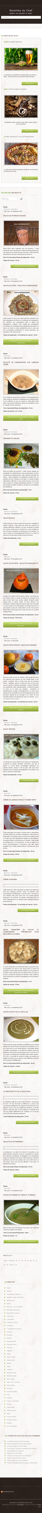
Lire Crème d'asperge (28, 910)
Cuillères (9, 1332)
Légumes (9, 1369)
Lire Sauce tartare (29, 780)
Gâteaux (9, 1351)
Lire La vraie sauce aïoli (27, 1122)
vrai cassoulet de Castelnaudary (19, 137)
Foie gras (9, 1347)
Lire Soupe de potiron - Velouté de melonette (21, 624)
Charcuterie (10, 1319)
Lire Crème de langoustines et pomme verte (21, 860)
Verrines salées (11, 1416)
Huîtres (9, 1363)
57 (19, 1260)
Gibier (9, 1354)
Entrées (9, 1338)
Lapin (8, 1366)
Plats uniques (11, 1385)
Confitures (10, 1325)
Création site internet (30, 1504)
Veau (8, 1413)
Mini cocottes (11, 1379)
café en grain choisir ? (15, 89)
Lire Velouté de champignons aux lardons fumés (21, 418)
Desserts (9, 1335)
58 (22, 1260)
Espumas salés (11, 1341)
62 (33, 1260)
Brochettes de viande (13, 1313)
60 (28, 1260)
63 (36, 1260)
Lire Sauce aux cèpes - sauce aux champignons (21, 342)
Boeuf (8, 1303)
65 (7, 1265)
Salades (9, 1398)
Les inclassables (12, 1426)
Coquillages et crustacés (14, 1329)
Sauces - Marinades (11, 209)
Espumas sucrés (12, 1344)
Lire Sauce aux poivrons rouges (24, 266)
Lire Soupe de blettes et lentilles (24, 1072)
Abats (8, 1288)
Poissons (9, 1388)
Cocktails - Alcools (12, 1322)
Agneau (9, 1291)
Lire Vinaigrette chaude (27, 498)
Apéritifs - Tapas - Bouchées (15, 1297)
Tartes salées (11, 1407)
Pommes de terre (12, 1391)
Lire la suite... (29, 83)
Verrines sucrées (12, 1420)
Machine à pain (11, 1373)
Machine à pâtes (12, 1376)
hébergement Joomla (10, 1504)
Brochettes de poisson (13, 1310)
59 (25, 1260)
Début (5, 1260)
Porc (8, 1395)
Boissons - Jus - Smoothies (15, 1307)
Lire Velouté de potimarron (26, 1175)
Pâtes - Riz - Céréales (13, 1382)
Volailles (9, 1423)
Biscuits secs (11, 1300)
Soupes (8, 356)
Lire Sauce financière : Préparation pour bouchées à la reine (21, 991)
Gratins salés (11, 1360)
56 (17, 1260)
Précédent (12, 1260)
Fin (16, 1265)
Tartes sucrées (11, 1410)
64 (4, 1265)
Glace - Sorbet (11, 1357)
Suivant (11, 1265)
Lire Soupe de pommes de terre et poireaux (21, 1241)
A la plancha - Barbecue (14, 1294)
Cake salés (10, 1316)
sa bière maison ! (13, 42)
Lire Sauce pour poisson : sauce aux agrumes (21, 708)
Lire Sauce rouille (29, 544)
